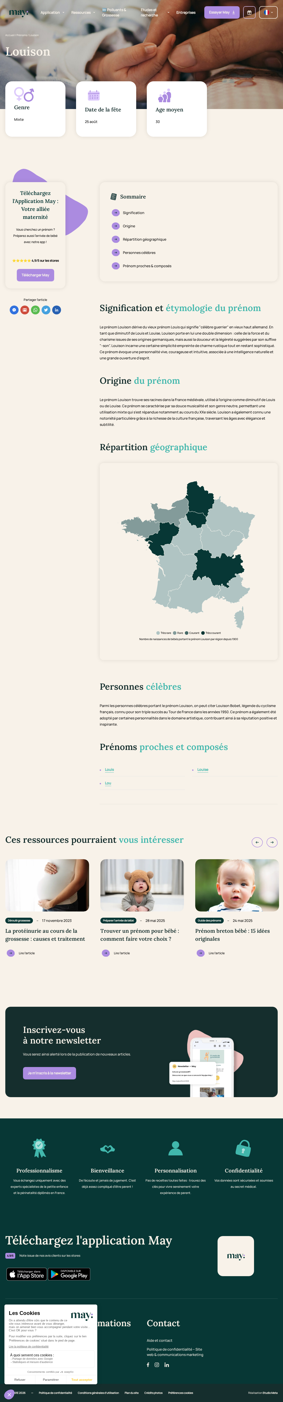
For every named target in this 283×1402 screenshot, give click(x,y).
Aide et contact (159, 1340)
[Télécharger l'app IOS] (26, 1274)
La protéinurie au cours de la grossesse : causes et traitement (45, 934)
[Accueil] (18, 12)
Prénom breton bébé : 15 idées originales (232, 934)
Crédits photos (153, 1393)
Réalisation (263, 1393)
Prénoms (22, 35)
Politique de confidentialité (56, 1393)
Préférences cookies (180, 1393)
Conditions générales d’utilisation (98, 1393)
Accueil (10, 35)
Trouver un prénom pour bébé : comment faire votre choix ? (139, 934)
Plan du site (132, 1393)
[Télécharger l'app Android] (69, 1274)
